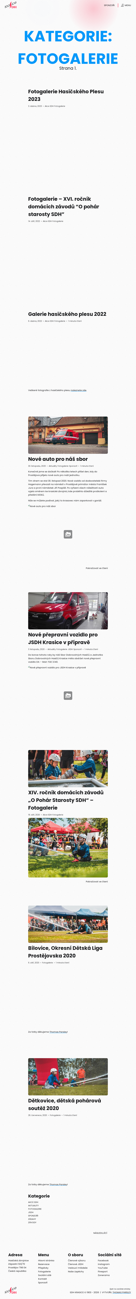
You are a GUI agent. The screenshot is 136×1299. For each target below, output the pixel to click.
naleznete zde (78, 390)
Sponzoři (109, 5)
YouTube (103, 1267)
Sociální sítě (44, 1275)
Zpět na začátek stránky (120, 1289)
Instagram (104, 1264)
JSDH (70, 649)
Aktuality (53, 466)
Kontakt (42, 1278)
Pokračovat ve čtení (97, 568)
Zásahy (32, 1219)
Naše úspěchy (76, 1271)
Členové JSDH (75, 1264)
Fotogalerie (59, 106)
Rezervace (43, 1264)
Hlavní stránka (46, 1260)
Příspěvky (43, 1267)
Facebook (103, 1260)
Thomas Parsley (58, 1031)
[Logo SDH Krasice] (10, 5)
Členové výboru (77, 1260)
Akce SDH (49, 106)
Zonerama (104, 1275)
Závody (32, 1222)
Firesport (103, 1271)
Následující (100, 1233)
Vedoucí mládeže (78, 1267)
